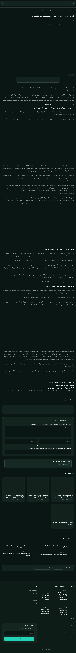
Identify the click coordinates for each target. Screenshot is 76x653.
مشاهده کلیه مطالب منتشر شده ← (57, 410)
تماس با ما (34, 597)
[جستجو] (3, 3)
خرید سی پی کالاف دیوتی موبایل (42, 568)
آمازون (72, 623)
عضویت (19, 639)
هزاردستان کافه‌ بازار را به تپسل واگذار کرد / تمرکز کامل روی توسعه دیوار (14, 496)
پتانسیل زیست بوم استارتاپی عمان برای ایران (61, 385)
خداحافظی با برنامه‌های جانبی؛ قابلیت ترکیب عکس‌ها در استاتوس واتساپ (38, 496)
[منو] (73, 3)
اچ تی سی (71, 636)
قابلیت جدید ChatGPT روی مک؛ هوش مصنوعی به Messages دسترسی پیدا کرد (18, 546)
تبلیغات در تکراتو (33, 590)
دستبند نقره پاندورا (58, 568)
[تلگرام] (59, 464)
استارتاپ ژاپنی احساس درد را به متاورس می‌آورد (61, 388)
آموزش (72, 626)
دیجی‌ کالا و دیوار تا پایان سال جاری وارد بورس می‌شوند (63, 523)
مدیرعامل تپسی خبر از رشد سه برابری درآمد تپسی (60, 383)
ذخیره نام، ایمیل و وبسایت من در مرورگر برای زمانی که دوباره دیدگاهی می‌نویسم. (50, 448)
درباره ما (35, 594)
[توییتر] (68, 464)
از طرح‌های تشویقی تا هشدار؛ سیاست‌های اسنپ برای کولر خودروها (63, 496)
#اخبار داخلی (69, 399)
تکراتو (17, 391)
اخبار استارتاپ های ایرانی (64, 10)
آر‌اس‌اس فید (33, 604)
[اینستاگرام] (64, 464)
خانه (73, 10)
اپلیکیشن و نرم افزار (69, 633)
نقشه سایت (34, 600)
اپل (73, 629)
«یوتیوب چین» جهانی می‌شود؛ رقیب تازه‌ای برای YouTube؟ (53, 554)
